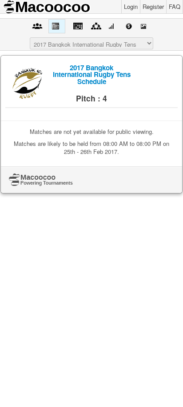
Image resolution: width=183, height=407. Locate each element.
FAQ (174, 6)
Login (131, 6)
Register (153, 6)
